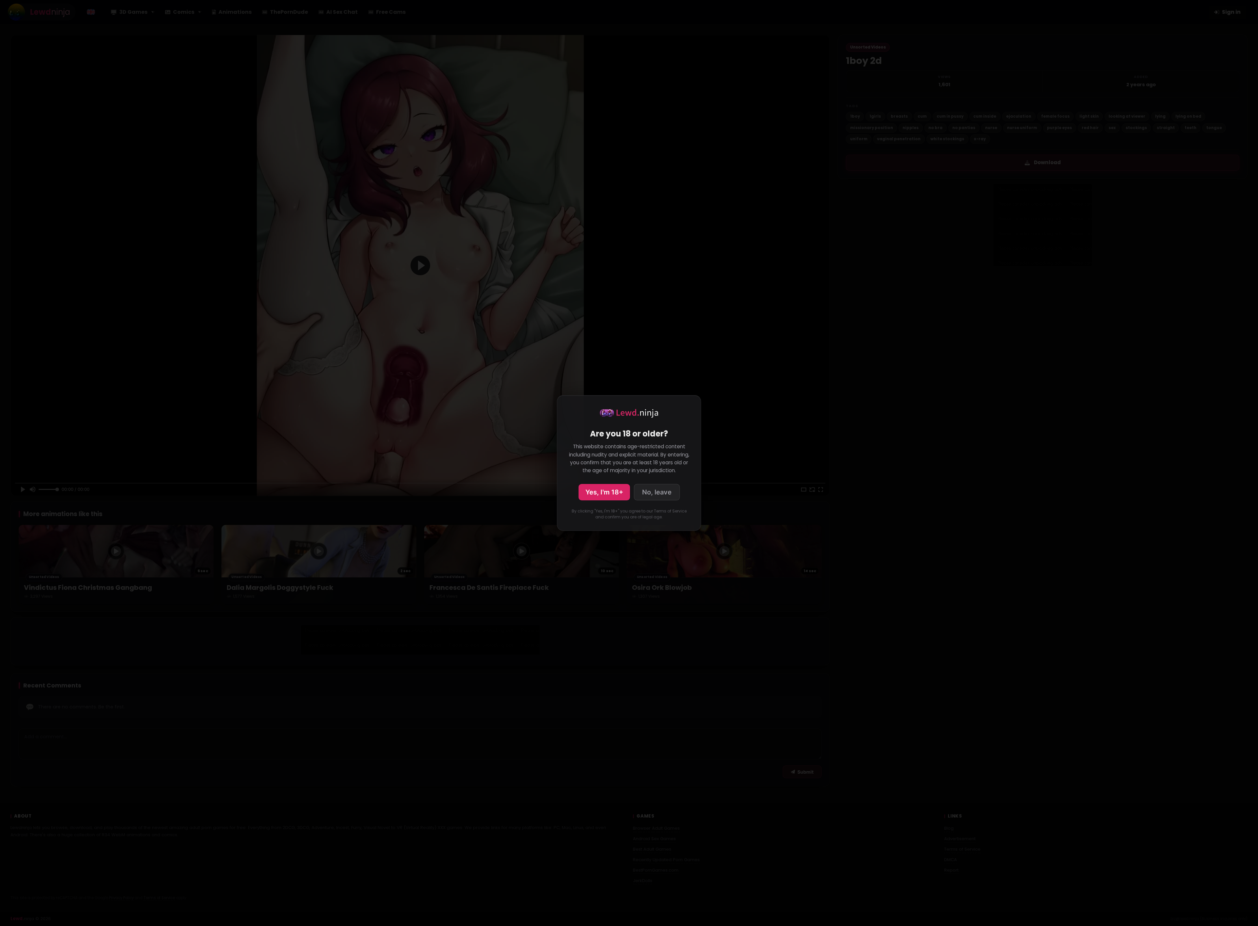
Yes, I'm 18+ (604, 492)
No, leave (657, 492)
